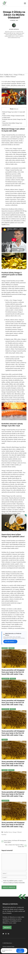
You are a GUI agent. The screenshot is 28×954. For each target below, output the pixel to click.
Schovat (16, 109)
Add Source (20, 950)
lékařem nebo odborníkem (13, 220)
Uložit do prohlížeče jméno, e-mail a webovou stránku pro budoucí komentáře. (14, 881)
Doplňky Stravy (8, 74)
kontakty (7, 927)
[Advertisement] (14, 59)
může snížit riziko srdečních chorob (14, 160)
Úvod (1, 74)
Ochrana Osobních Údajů (8, 946)
